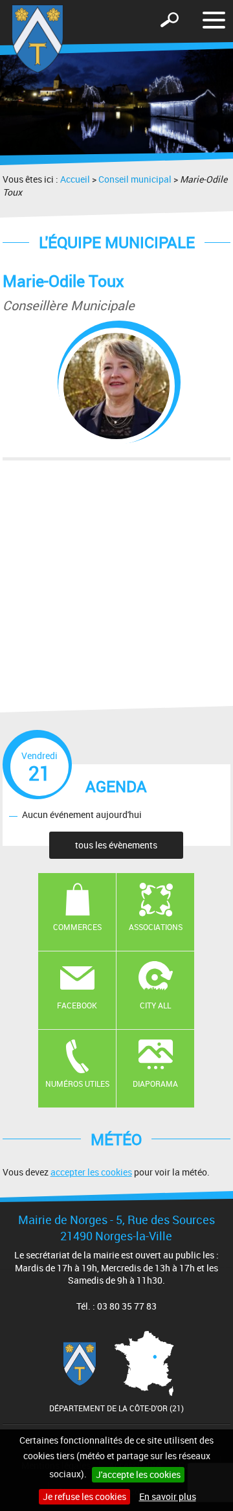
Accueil (75, 179)
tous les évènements (116, 845)
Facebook (77, 1005)
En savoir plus (167, 1496)
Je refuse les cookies (84, 1496)
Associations (156, 927)
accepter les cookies (91, 1172)
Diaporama (155, 1083)
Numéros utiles (77, 1083)
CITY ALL (155, 1005)
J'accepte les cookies (138, 1474)
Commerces (77, 927)
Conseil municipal (135, 179)
